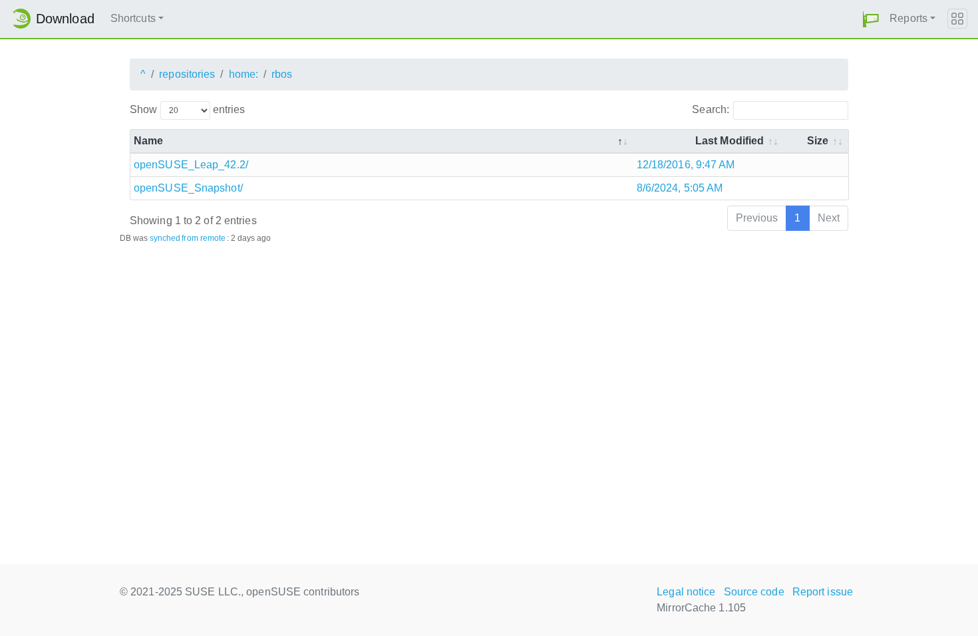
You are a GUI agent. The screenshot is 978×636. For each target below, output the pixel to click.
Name (148, 140)
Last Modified (729, 140)
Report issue (822, 591)
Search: (710, 109)
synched (165, 238)
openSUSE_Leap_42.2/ (191, 164)
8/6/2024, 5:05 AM (680, 188)
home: (244, 74)
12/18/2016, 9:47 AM (686, 164)
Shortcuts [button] (133, 18)
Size (817, 140)
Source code (754, 591)
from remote (204, 238)
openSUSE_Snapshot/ (188, 188)
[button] (871, 19)
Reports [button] (908, 18)
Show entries (187, 109)
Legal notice (686, 591)
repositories (187, 74)
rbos (281, 74)
